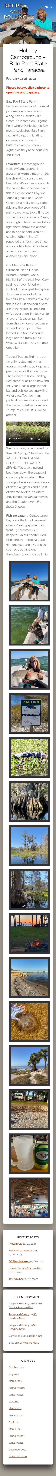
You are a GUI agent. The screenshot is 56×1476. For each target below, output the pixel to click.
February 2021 (16, 1435)
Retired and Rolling (15, 11)
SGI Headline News (19, 1261)
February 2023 (17, 1387)
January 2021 (16, 1442)
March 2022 (15, 1408)
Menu (48, 7)
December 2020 (17, 1449)
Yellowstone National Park (23, 1250)
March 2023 (15, 1381)
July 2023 (14, 1374)
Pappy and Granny (19, 1303)
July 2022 (14, 1401)
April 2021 (14, 1422)
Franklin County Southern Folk (25, 1268)
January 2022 (16, 1415)
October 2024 (16, 1367)
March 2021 (15, 1429)
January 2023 (16, 1394)
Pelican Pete (15, 1243)
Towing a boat (16, 1279)
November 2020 (18, 1456)
